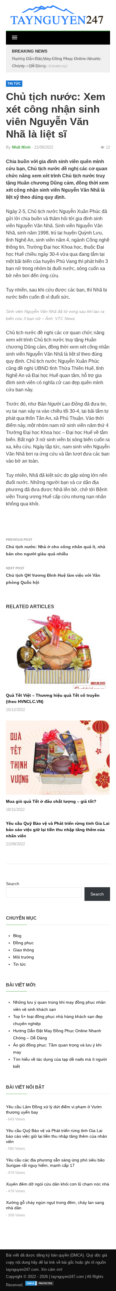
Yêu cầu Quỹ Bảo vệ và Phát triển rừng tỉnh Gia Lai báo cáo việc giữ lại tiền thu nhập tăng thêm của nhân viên (57, 829)
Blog (17, 935)
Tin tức (14, 83)
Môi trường (23, 957)
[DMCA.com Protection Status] (39, 1285)
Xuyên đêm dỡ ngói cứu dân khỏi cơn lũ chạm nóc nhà (57, 1184)
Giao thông (23, 950)
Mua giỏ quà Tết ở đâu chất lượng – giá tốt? (51, 801)
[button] (14, 38)
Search (12, 883)
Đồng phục (23, 942)
